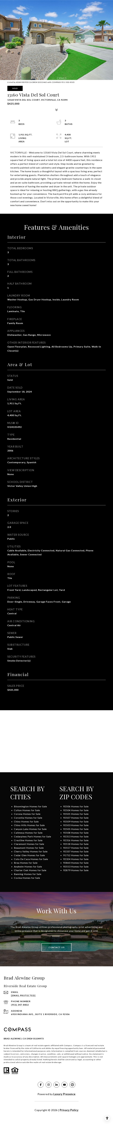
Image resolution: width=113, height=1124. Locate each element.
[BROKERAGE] (72, 1085)
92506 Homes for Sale (76, 806)
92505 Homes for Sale (76, 829)
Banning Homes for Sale (27, 874)
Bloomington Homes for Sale (30, 806)
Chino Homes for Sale (26, 821)
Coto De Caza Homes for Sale (31, 859)
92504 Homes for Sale (76, 810)
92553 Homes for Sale (76, 866)
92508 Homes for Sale (76, 832)
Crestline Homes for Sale (28, 840)
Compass (77, 1045)
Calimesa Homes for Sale (28, 832)
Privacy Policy (69, 1110)
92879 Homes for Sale (76, 870)
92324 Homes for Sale (76, 859)
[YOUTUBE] (64, 1085)
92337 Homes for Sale (76, 851)
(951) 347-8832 (20, 1004)
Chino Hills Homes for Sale (29, 825)
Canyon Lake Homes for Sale (30, 829)
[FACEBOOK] (41, 1085)
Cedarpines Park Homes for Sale (32, 836)
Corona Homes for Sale (27, 813)
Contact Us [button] (56, 947)
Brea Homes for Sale (26, 862)
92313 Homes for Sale (76, 836)
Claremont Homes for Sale (29, 844)
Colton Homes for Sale (27, 810)
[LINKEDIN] (56, 1085)
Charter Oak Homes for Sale (30, 870)
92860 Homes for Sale (76, 862)
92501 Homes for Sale (76, 813)
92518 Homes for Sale (76, 844)
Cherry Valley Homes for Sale (31, 851)
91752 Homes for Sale (76, 855)
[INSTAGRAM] (48, 1085)
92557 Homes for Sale (76, 847)
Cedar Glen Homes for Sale (29, 855)
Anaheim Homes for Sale (28, 866)
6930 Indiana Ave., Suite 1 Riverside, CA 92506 (40, 1014)
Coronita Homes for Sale (28, 817)
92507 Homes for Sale (76, 817)
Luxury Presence (64, 1094)
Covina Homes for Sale (27, 877)
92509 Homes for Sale (76, 821)
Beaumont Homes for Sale (29, 847)
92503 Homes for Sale (76, 825)
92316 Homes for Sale (76, 840)
